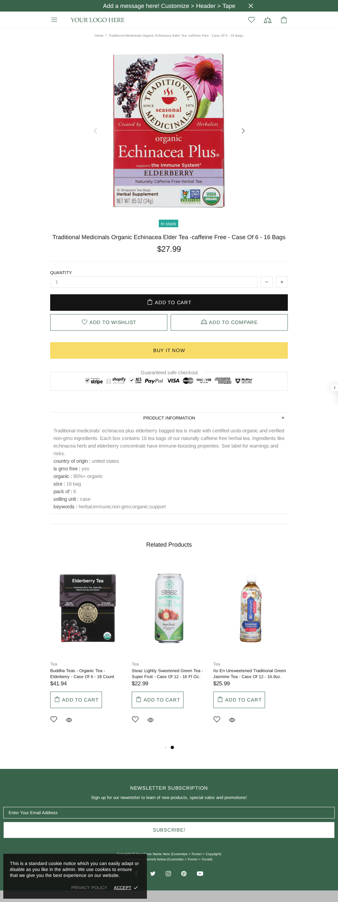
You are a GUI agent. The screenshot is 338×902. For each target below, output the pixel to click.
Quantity (61, 272)
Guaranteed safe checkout (169, 372)
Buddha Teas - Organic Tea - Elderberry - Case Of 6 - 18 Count (82, 673)
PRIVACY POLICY (89, 887)
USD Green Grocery (98, 20)
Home (99, 35)
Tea (53, 664)
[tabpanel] (87, 651)
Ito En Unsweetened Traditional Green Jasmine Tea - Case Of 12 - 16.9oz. (249, 673)
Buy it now (169, 350)
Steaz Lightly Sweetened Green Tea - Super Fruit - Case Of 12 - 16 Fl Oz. (167, 673)
